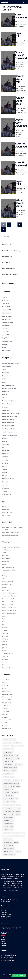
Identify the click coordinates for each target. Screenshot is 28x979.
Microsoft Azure (7, 404)
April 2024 (5, 303)
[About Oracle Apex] (8, 208)
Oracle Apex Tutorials (9, 777)
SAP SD (4, 475)
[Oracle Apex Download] (8, 128)
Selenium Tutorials (8, 845)
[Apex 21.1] (8, 39)
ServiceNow (6, 485)
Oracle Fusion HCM (8, 419)
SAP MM (4, 469)
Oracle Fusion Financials (9, 416)
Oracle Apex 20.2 (20, 100)
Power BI (5, 438)
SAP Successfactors (8, 479)
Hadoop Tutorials (8, 764)
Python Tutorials (16, 814)
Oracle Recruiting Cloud (9, 435)
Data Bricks (5, 372)
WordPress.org (6, 515)
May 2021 (5, 347)
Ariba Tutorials (7, 742)
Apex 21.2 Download (21, 16)
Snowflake (5, 488)
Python (4, 441)
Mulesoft (5, 407)
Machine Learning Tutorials (10, 767)
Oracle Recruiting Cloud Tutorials (12, 811)
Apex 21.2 (19, 183)
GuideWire (5, 391)
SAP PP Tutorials (19, 836)
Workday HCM (6, 494)
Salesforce (5, 444)
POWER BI (6, 814)
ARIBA (4, 369)
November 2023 (7, 316)
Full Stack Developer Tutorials (11, 755)
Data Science (6, 376)
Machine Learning (7, 401)
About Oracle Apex (20, 203)
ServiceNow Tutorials (9, 848)
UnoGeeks (5, 2)
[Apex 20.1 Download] (8, 149)
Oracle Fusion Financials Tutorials (12, 786)
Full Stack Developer (8, 385)
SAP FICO (5, 460)
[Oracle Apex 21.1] (8, 83)
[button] (19, 975)
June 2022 (5, 335)
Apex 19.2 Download (21, 164)
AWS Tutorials (17, 742)
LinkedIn (3, 941)
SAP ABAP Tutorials (8, 820)
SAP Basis (5, 454)
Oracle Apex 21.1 (20, 79)
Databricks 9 (6, 262)
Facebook (3, 943)
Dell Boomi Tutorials (8, 749)
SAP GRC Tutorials (8, 833)
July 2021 (5, 344)
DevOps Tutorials (8, 752)
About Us (3, 910)
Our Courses (4, 912)
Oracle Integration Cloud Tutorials (12, 808)
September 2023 (7, 322)
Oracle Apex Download (21, 122)
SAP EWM (5, 457)
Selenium (5, 482)
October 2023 (6, 319)
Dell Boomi (5, 379)
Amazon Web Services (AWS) (11, 363)
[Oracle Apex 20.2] (8, 105)
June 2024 (5, 297)
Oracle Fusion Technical (9, 429)
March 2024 (6, 307)
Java (3, 397)
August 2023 (6, 325)
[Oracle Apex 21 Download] (8, 60)
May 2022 (5, 338)
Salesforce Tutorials (8, 817)
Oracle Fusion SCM (8, 426)
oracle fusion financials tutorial (11, 783)
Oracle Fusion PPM (8, 422)
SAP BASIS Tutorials (8, 823)
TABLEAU (18, 851)
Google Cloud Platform (9, 388)
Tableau (4, 491)
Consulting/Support (6, 916)
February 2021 (6, 350)
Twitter (3, 939)
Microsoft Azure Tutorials (10, 770)
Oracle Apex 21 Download (21, 55)
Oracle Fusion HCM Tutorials (11, 792)
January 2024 (6, 310)
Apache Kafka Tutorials (9, 739)
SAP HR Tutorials (20, 833)
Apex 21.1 (19, 35)
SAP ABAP (5, 450)
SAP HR (4, 466)
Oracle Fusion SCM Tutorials (10, 798)
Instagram (3, 945)
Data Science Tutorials (17, 746)
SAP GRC (5, 463)
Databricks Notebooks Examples (12, 251)
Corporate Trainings (6, 914)
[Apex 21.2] (8, 187)
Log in (4, 507)
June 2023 (5, 331)
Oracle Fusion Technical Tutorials (12, 805)
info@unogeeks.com (9, 960)
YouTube (3, 937)
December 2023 (7, 313)
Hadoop (4, 394)
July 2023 (5, 328)
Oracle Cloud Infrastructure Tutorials (12, 780)
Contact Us (4, 918)
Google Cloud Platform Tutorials (11, 758)
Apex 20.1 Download (21, 145)
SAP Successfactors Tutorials (11, 842)
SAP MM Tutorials (8, 836)
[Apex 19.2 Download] (8, 168)
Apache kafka (6, 366)
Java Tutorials (18, 764)
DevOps (4, 382)
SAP (3, 447)
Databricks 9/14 (7, 256)
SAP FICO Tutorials (8, 829)
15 (20, 225)
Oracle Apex (6, 410)
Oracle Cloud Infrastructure (10, 413)
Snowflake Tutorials (8, 851)
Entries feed (5, 509)
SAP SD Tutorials (8, 839)
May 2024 (5, 300)
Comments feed (7, 512)
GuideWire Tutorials (8, 761)
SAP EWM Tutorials (8, 826)
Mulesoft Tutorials (8, 774)
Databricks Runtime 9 (8, 268)
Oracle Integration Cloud (9, 432)
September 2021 (7, 341)
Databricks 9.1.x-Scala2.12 (10, 274)
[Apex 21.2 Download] (8, 20)
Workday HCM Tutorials (9, 854)
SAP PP (4, 472)
